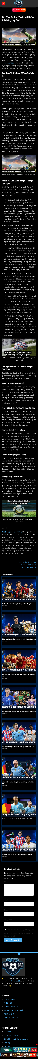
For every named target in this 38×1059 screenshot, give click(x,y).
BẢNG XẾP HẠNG (11, 1018)
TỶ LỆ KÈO (8, 1003)
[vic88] (19, 1049)
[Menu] (3, 3)
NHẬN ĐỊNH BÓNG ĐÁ (13, 1010)
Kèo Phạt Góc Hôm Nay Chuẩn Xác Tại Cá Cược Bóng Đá (17, 819)
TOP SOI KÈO (9, 999)
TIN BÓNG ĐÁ (9, 1014)
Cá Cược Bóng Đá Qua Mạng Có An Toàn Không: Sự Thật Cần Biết (18, 783)
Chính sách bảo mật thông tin (16, 1035)
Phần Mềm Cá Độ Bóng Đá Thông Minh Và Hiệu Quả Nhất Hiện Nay (18, 675)
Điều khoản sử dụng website (16, 1039)
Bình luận (8, 882)
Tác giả (7, 1046)
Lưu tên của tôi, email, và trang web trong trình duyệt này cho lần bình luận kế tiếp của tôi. (19, 933)
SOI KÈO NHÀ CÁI (11, 1007)
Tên (6, 900)
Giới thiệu (8, 1032)
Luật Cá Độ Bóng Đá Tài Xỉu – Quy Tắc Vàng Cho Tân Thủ (17, 854)
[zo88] (19, 1055)
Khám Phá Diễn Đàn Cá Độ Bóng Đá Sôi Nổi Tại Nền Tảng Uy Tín (19, 639)
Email (6, 910)
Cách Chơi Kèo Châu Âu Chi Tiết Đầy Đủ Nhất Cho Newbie (27, 565)
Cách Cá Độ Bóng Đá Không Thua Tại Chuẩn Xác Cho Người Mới (19, 711)
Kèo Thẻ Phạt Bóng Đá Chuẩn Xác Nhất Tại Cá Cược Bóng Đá (18, 747)
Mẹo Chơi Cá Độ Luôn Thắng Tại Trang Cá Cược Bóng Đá (17, 604)
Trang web (8, 920)
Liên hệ (7, 1043)
